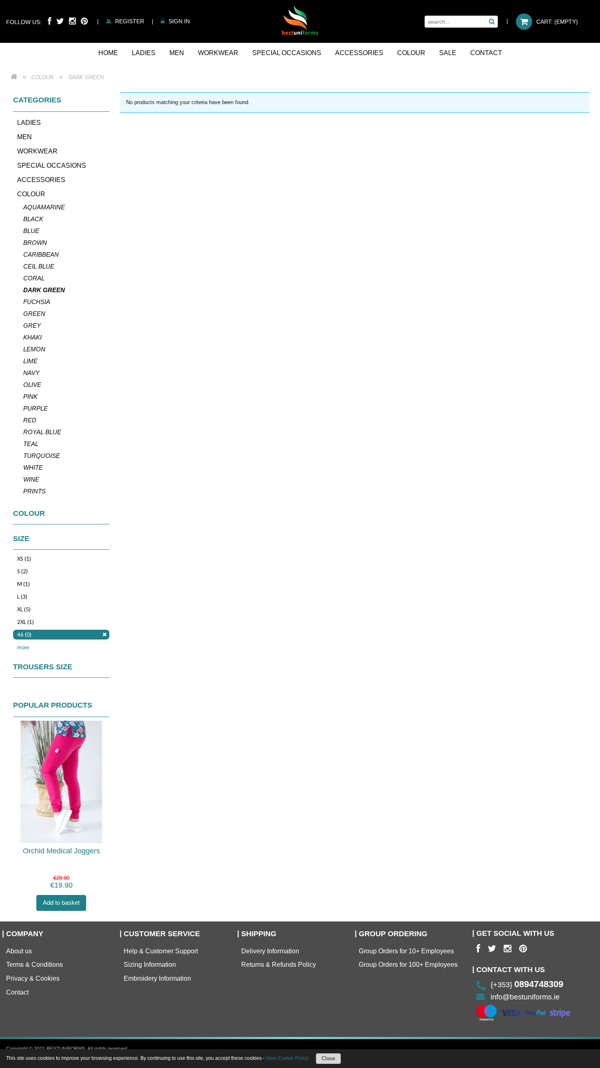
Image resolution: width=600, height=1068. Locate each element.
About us (19, 951)
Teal (30, 443)
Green (34, 313)
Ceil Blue (38, 266)
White (33, 467)
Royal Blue (42, 432)
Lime (30, 360)
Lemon (34, 349)
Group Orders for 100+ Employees (408, 964)
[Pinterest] (84, 21)
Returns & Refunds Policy (278, 964)
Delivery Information (270, 951)
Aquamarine (44, 207)
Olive (32, 384)
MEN (24, 136)
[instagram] (507, 948)
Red (29, 420)
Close (328, 1058)
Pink (30, 396)
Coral (33, 278)
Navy (31, 372)
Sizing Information (150, 964)
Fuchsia (36, 301)
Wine (31, 479)
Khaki (32, 337)
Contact (17, 992)
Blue (31, 230)
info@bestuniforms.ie (525, 997)
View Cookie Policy (287, 1058)
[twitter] (492, 948)
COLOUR (31, 194)
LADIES (29, 122)
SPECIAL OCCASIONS (51, 165)
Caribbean (41, 254)
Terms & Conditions (34, 964)
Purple (35, 408)
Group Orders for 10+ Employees (406, 951)
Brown (35, 242)
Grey (32, 325)
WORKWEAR (37, 151)
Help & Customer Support (161, 951)
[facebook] (478, 948)
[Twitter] (60, 21)
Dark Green (44, 289)
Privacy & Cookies (33, 978)
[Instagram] (72, 21)
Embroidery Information (157, 978)
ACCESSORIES (41, 179)
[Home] (300, 20)
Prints (34, 491)
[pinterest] (523, 948)
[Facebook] (49, 21)
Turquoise (41, 455)
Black (33, 218)
